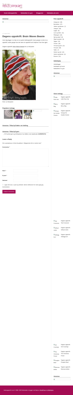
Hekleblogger (57, 64)
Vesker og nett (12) (59, 52)
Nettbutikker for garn (27, 13)
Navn (4, 170)
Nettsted (4, 180)
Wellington (50, 390)
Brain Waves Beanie (18, 46)
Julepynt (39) (57, 28)
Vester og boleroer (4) (60, 54)
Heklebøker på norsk (53, 13)
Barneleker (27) (58, 24)
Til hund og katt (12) (59, 45)
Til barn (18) (57, 43)
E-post (4, 175)
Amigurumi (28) (58, 22)
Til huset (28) (57, 47)
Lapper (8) (56, 30)
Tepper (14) (57, 41)
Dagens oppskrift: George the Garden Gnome (65, 113)
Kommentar (6, 147)
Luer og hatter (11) (59, 33)
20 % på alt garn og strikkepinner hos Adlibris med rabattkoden (25, 134)
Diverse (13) (57, 56)
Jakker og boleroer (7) (60, 26)
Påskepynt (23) (58, 35)
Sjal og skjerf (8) (58, 37)
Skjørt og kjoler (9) (59, 39)
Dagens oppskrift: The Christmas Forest (65, 354)
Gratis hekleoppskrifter (10, 13)
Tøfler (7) (56, 50)
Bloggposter (39, 13)
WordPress (43, 390)
